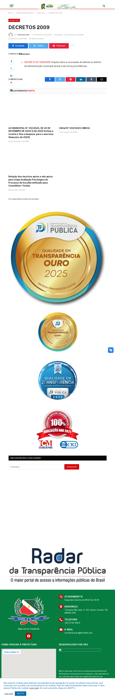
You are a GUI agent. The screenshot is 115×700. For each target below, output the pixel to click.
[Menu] (11, 6)
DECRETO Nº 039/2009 (37, 62)
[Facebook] (11, 61)
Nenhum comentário (19, 39)
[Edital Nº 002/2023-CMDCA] (83, 111)
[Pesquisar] (103, 6)
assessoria (79, 674)
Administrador (24, 35)
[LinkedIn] (11, 75)
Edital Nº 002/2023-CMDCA (74, 128)
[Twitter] (11, 68)
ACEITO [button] (20, 693)
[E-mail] (11, 90)
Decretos (14, 20)
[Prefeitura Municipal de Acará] (57, 6)
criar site (77, 671)
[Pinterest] (11, 83)
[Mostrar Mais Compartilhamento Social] (72, 45)
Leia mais (34, 688)
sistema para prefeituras (95, 671)
